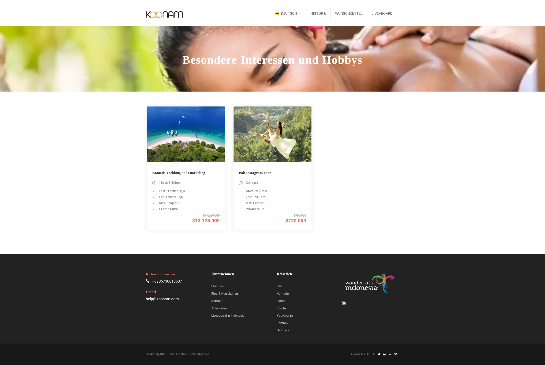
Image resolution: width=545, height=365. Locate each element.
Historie (318, 13)
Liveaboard (382, 13)
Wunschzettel (349, 13)
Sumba (282, 308)
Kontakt (217, 301)
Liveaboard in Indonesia (227, 316)
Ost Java (283, 330)
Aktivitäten (219, 308)
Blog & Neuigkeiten (224, 294)
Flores (281, 301)
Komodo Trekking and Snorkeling (178, 173)
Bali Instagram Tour (255, 173)
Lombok (282, 323)
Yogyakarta (285, 316)
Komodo (283, 294)
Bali (279, 286)
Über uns (217, 286)
